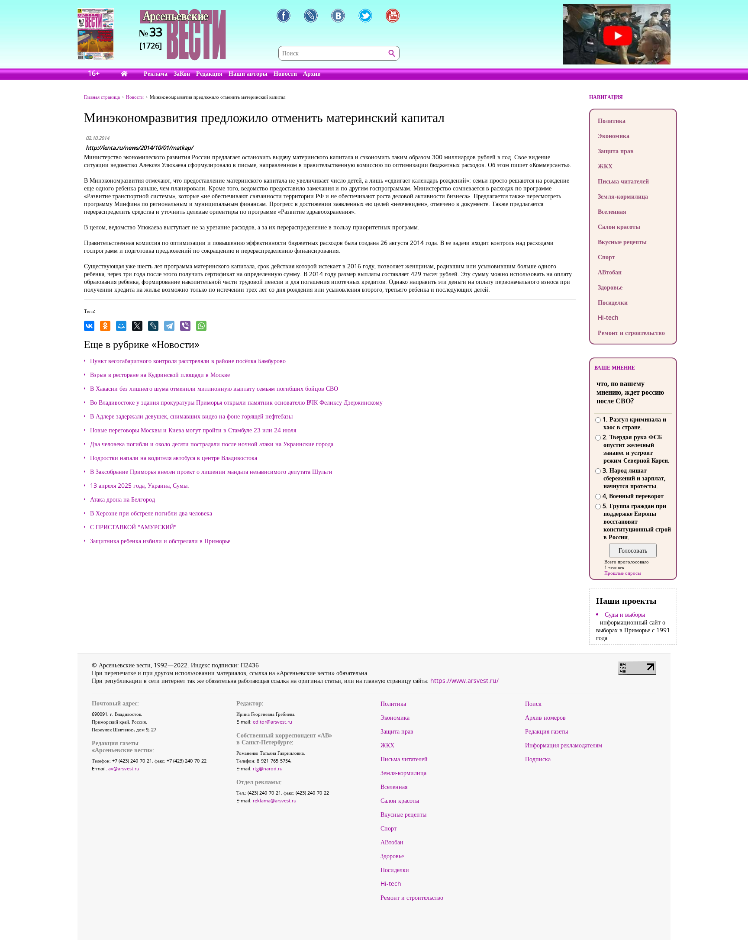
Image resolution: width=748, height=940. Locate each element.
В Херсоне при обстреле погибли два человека (151, 513)
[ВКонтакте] (89, 326)
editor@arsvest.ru (272, 721)
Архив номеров (545, 717)
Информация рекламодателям (563, 745)
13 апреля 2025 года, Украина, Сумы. (139, 485)
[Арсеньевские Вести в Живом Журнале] (311, 16)
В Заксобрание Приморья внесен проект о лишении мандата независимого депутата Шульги (211, 472)
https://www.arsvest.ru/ (464, 680)
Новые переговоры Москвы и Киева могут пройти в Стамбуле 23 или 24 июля (193, 430)
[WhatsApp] (201, 326)
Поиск (533, 704)
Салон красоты (619, 226)
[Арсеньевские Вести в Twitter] (365, 16)
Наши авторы (248, 73)
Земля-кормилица (623, 196)
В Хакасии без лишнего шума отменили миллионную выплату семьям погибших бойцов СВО (214, 389)
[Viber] (185, 326)
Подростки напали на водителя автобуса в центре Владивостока (173, 458)
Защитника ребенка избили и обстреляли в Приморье (160, 541)
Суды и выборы (625, 614)
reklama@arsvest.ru (275, 800)
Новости (285, 73)
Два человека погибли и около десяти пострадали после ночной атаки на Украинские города (211, 444)
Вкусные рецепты (622, 242)
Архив (312, 73)
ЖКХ (605, 166)
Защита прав (616, 151)
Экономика (613, 136)
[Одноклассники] (105, 326)
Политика (611, 120)
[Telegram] (169, 326)
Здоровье (610, 287)
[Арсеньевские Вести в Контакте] (338, 16)
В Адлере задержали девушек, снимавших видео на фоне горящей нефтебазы (191, 416)
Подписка (538, 759)
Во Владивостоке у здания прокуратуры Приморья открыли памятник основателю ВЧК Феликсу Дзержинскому (236, 402)
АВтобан (610, 272)
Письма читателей (623, 181)
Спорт (606, 257)
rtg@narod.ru (268, 768)
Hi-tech (608, 317)
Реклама (156, 73)
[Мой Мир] (121, 326)
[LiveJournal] (153, 326)
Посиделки (613, 302)
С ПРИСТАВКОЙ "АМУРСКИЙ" (133, 527)
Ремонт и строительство (631, 332)
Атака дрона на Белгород (122, 499)
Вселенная (612, 211)
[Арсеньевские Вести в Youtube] (393, 16)
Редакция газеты (546, 731)
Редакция (209, 73)
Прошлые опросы (622, 573)
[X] (137, 326)
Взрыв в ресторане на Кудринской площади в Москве (160, 375)
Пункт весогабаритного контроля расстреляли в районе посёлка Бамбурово (188, 361)
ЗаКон (182, 73)
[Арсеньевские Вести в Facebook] (283, 16)
